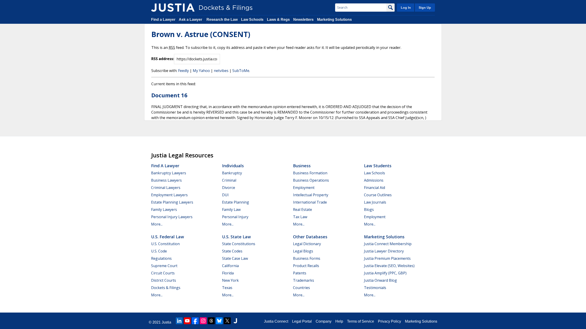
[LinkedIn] (179, 320)
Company (323, 321)
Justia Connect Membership (388, 243)
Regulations (161, 258)
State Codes (232, 251)
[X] (227, 320)
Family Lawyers (164, 209)
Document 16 (169, 95)
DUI (225, 194)
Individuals (233, 165)
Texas (227, 287)
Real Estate (302, 209)
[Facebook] (195, 320)
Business (302, 165)
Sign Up (425, 7)
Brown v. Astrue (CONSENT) (200, 34)
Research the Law (222, 19)
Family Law (231, 209)
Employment (304, 187)
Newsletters (303, 19)
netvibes (221, 70)
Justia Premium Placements (387, 258)
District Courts (163, 280)
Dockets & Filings (165, 287)
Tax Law (300, 216)
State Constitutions (238, 243)
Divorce (228, 187)
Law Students (377, 165)
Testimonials (375, 287)
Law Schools (252, 19)
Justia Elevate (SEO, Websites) (389, 265)
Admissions (373, 180)
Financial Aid (374, 187)
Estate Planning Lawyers (172, 202)
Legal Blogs (303, 251)
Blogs (369, 209)
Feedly (183, 70)
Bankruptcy (232, 172)
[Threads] (211, 320)
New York (230, 280)
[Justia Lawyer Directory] (235, 320)
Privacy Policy (389, 321)
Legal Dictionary (307, 243)
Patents (299, 273)
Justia (166, 322)
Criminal (229, 180)
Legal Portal (302, 321)
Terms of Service (360, 321)
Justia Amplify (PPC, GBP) (385, 273)
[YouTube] (187, 320)
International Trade (310, 202)
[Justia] (173, 7)
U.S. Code (159, 251)
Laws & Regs (278, 19)
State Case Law (235, 258)
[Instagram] (203, 320)
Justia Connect (276, 321)
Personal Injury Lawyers (172, 216)
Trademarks (303, 280)
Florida (228, 273)
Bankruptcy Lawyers (168, 172)
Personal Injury (235, 216)
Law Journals (375, 202)
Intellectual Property (310, 194)
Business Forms (306, 258)
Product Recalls (306, 265)
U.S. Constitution (165, 243)
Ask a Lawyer (191, 19)
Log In (406, 7)
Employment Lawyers (169, 194)
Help (339, 321)
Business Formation (310, 172)
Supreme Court (164, 265)
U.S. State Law (236, 236)
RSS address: (162, 58)
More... (157, 224)
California (230, 265)
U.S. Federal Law (167, 236)
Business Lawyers (166, 180)
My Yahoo (201, 70)
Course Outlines (378, 194)
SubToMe (240, 70)
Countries (301, 287)
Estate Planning (235, 202)
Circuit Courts (163, 273)
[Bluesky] (219, 320)
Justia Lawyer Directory (384, 251)
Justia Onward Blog (380, 280)
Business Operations (311, 180)
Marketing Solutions (334, 19)
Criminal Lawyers (165, 187)
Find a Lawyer (163, 19)
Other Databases (310, 236)
